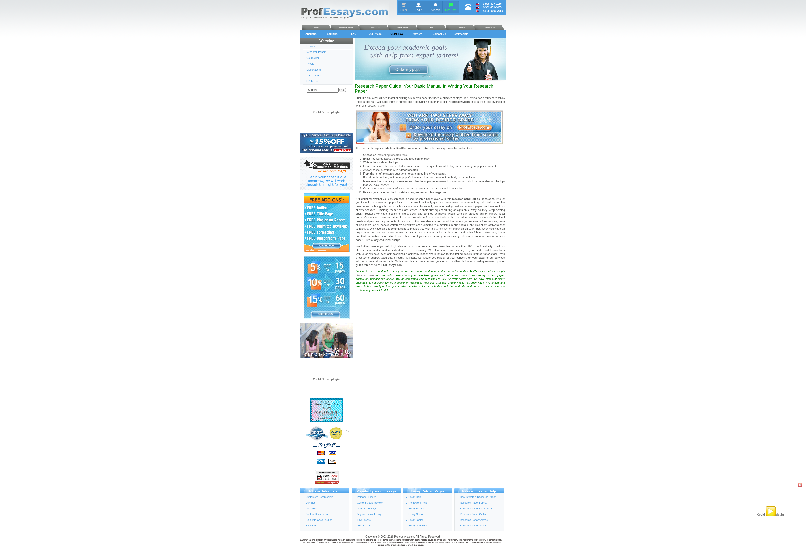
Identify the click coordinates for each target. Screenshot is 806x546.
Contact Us (439, 34)
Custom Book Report (317, 514)
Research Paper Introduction (476, 508)
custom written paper (447, 228)
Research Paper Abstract (474, 519)
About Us (311, 34)
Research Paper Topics (473, 525)
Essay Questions (418, 525)
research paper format (451, 181)
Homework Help (417, 502)
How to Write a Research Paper (478, 497)
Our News (311, 508)
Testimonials (460, 34)
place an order (365, 275)
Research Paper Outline (473, 514)
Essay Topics (415, 519)
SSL (348, 431)
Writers (417, 34)
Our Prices (375, 34)
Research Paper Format (473, 502)
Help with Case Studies (319, 519)
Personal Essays (366, 497)
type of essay (389, 232)
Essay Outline (416, 514)
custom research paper (468, 206)
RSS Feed (311, 525)
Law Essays (364, 519)
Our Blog (311, 502)
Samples (332, 34)
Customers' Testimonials (319, 497)
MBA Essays (364, 525)
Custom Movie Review (370, 502)
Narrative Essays (366, 508)
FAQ (353, 34)
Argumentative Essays (369, 514)
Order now (396, 34)
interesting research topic (392, 155)
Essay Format (416, 508)
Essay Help (414, 497)
